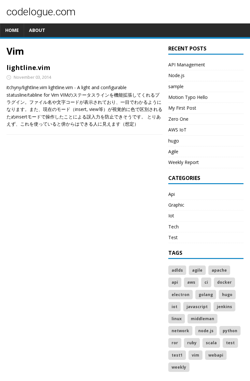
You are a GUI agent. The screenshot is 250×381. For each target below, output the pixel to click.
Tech (173, 227)
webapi (215, 355)
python (230, 330)
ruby (192, 343)
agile (197, 270)
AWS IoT (177, 130)
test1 (177, 355)
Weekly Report (183, 162)
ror (175, 343)
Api (171, 194)
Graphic (176, 205)
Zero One (178, 119)
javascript (197, 306)
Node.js (176, 75)
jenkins (224, 306)
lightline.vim (28, 67)
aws (191, 282)
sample (176, 86)
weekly (179, 367)
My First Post (182, 108)
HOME (12, 30)
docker (224, 282)
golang (206, 294)
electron (180, 294)
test (230, 343)
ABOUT (37, 30)
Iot (171, 215)
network (180, 330)
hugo (173, 141)
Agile (173, 151)
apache (219, 270)
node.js (206, 330)
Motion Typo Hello (188, 97)
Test (173, 237)
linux (177, 318)
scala (211, 343)
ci (206, 282)
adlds (177, 270)
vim (195, 355)
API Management (186, 64)
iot (174, 306)
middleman (202, 318)
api (175, 282)
